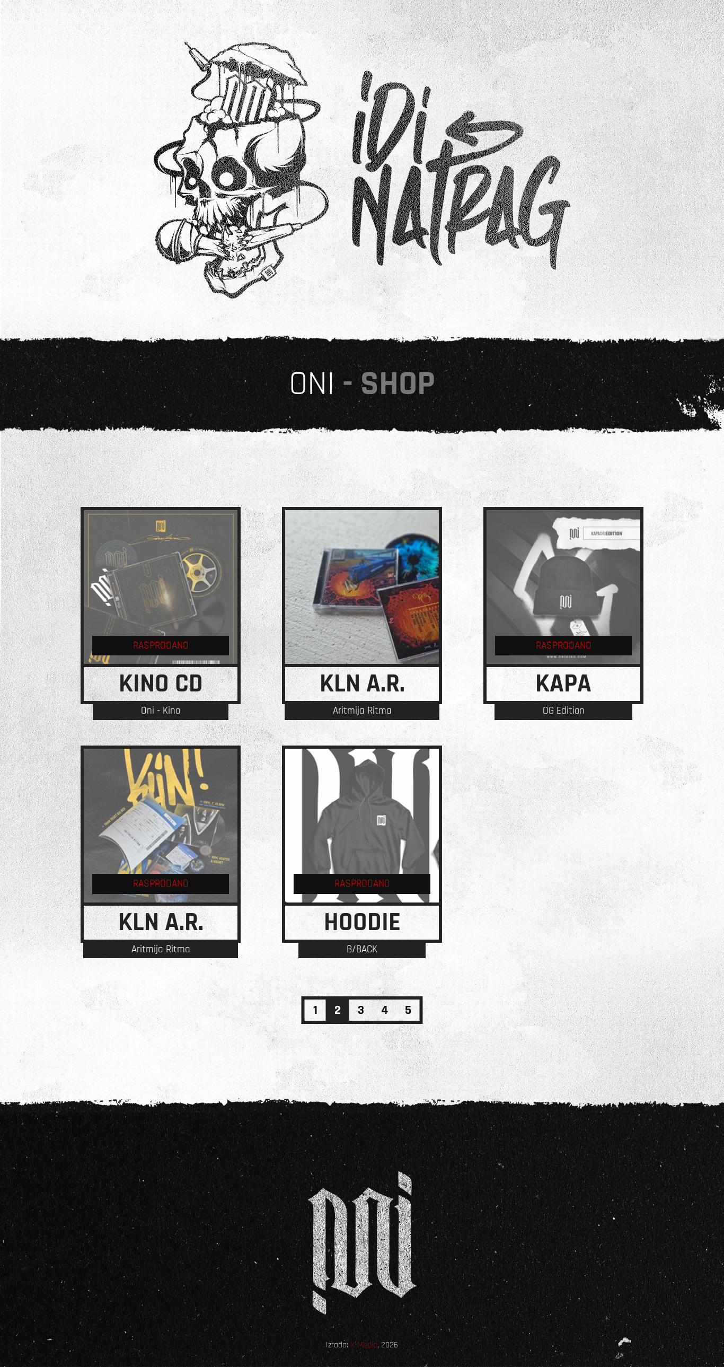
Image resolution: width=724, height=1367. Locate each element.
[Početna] (362, 170)
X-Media (363, 1345)
